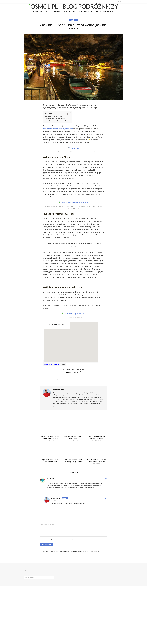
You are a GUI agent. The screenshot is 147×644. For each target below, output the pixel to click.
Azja (47, 11)
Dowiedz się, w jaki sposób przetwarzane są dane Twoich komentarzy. (81, 551)
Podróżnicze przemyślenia (104, 11)
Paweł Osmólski (59, 390)
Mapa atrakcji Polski (85, 11)
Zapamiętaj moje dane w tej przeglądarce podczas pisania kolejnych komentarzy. (63, 539)
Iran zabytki (46, 379)
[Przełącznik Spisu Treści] (68, 113)
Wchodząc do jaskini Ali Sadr (54, 116)
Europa (56, 11)
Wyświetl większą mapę (51, 364)
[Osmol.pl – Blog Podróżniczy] (73, 6)
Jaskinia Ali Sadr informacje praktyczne (57, 121)
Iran (76, 20)
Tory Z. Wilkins (51, 479)
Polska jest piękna (70, 11)
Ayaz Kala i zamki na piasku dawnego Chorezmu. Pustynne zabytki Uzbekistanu (73, 461)
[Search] (116, 1)
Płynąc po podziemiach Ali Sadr (55, 118)
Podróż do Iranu (59, 379)
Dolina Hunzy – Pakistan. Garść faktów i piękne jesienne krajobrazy (50, 461)
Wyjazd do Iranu (74, 379)
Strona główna (37, 11)
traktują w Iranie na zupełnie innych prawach (58, 129)
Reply (105, 478)
